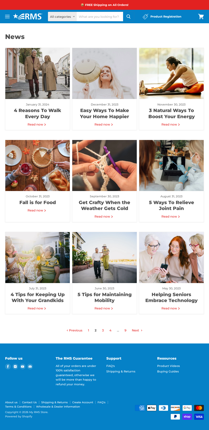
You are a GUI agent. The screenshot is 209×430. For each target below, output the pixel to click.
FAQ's (110, 366)
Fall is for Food (37, 202)
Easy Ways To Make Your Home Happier (104, 113)
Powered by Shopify (18, 416)
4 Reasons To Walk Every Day (37, 113)
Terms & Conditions (18, 406)
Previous (75, 330)
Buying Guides (168, 371)
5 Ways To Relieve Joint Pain (171, 205)
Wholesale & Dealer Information (58, 406)
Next (136, 330)
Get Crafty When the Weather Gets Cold (104, 205)
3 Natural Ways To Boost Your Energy (171, 113)
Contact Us (29, 402)
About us (11, 402)
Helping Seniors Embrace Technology (171, 297)
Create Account (82, 402)
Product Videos (168, 366)
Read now (36, 124)
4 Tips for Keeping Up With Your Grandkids (38, 297)
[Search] (128, 16)
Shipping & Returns (120, 371)
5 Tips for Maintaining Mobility (105, 297)
